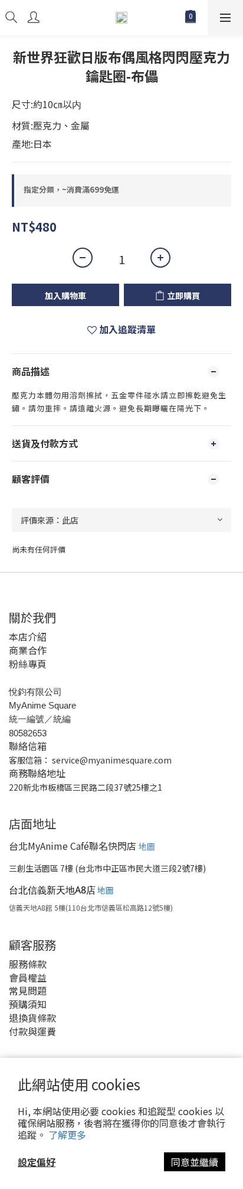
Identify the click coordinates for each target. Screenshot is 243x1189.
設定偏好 (36, 1162)
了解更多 (67, 1135)
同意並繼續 (194, 1162)
